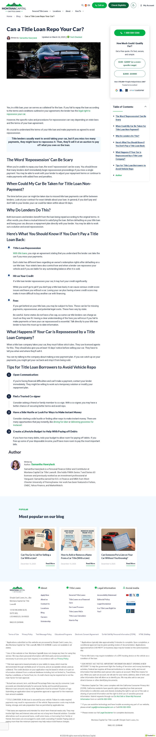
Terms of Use (13, 634)
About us (44, 599)
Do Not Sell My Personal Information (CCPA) (119, 634)
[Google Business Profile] (116, 90)
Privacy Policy (27, 634)
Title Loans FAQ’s (76, 612)
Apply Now (45, 595)
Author (119, 175)
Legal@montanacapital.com (102, 707)
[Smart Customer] (137, 90)
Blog (18, 16)
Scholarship (45, 621)
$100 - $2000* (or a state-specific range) (129, 63)
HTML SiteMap (144, 634)
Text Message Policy (44, 634)
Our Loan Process (76, 607)
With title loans (20, 253)
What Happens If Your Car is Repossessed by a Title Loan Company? (129, 155)
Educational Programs (63, 634)
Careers (44, 617)
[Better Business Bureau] (122, 90)
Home (9, 16)
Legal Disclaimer (104, 604)
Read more (50, 564)
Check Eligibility (118, 5)
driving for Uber (60, 422)
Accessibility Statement (106, 595)
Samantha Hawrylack (28, 38)
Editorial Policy (103, 599)
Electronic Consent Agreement (87, 634)
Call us (101, 5)
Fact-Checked (76, 37)
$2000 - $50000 (130, 74)
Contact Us (45, 604)
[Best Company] (126, 90)
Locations (57, 11)
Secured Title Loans (40, 11)
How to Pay (73, 620)
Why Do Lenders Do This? (127, 136)
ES (89, 5)
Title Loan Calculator (77, 616)
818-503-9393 (106, 699)
